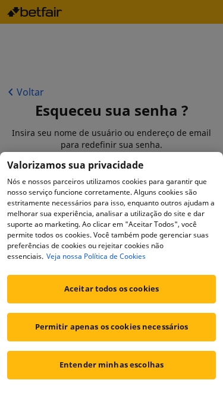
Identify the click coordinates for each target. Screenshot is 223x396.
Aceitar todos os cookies (111, 288)
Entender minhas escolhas (111, 364)
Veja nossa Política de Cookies (96, 256)
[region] (111, 274)
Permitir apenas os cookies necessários (112, 326)
